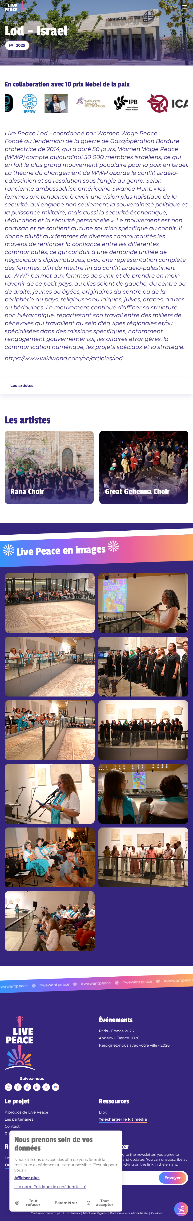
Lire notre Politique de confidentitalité (50, 1186)
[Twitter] (46, 1087)
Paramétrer (66, 1203)
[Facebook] (18, 1087)
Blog (103, 1112)
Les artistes (21, 385)
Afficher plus (27, 1178)
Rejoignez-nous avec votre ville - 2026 (134, 1045)
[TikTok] (27, 1087)
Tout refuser (33, 1203)
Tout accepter (104, 1203)
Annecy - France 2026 (119, 1038)
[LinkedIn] (36, 1087)
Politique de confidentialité (129, 1213)
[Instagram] (8, 1087)
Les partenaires (19, 1119)
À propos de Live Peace (26, 1112)
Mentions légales (95, 1213)
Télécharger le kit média (123, 1119)
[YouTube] (55, 1087)
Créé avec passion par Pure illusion (55, 1213)
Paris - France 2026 (116, 1031)
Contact (12, 1126)
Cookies (156, 1213)
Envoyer (173, 1178)
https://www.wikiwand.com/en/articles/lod (64, 358)
